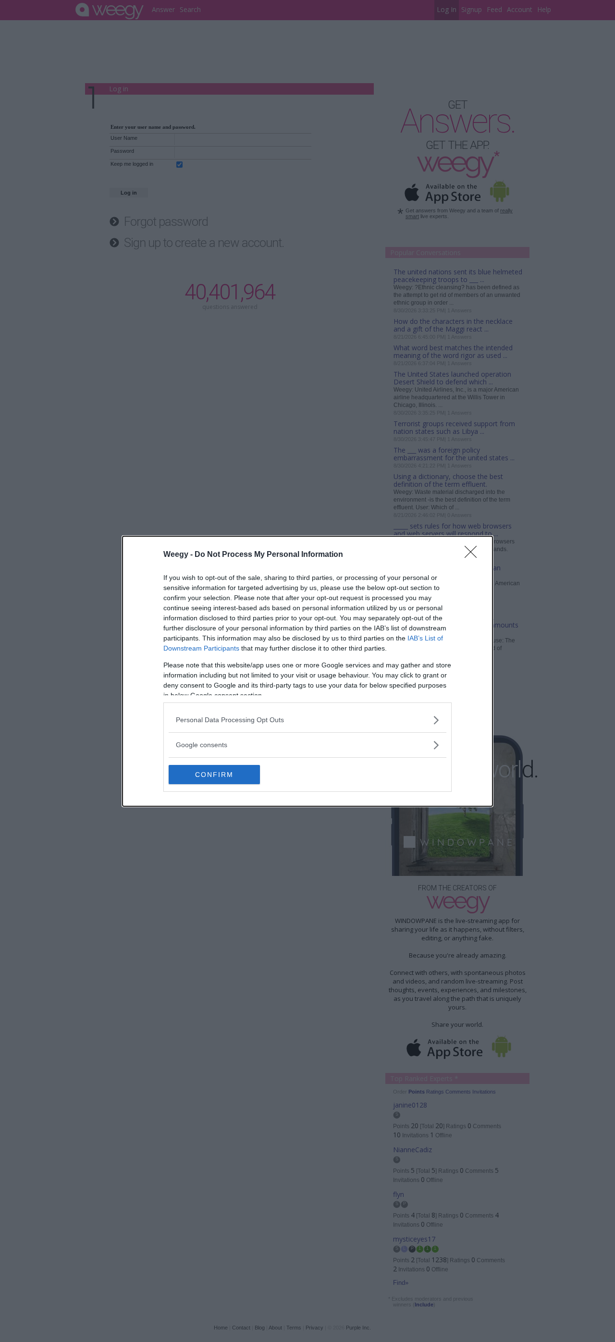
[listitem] (307, 720)
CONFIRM (214, 774)
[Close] (474, 555)
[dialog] (307, 671)
